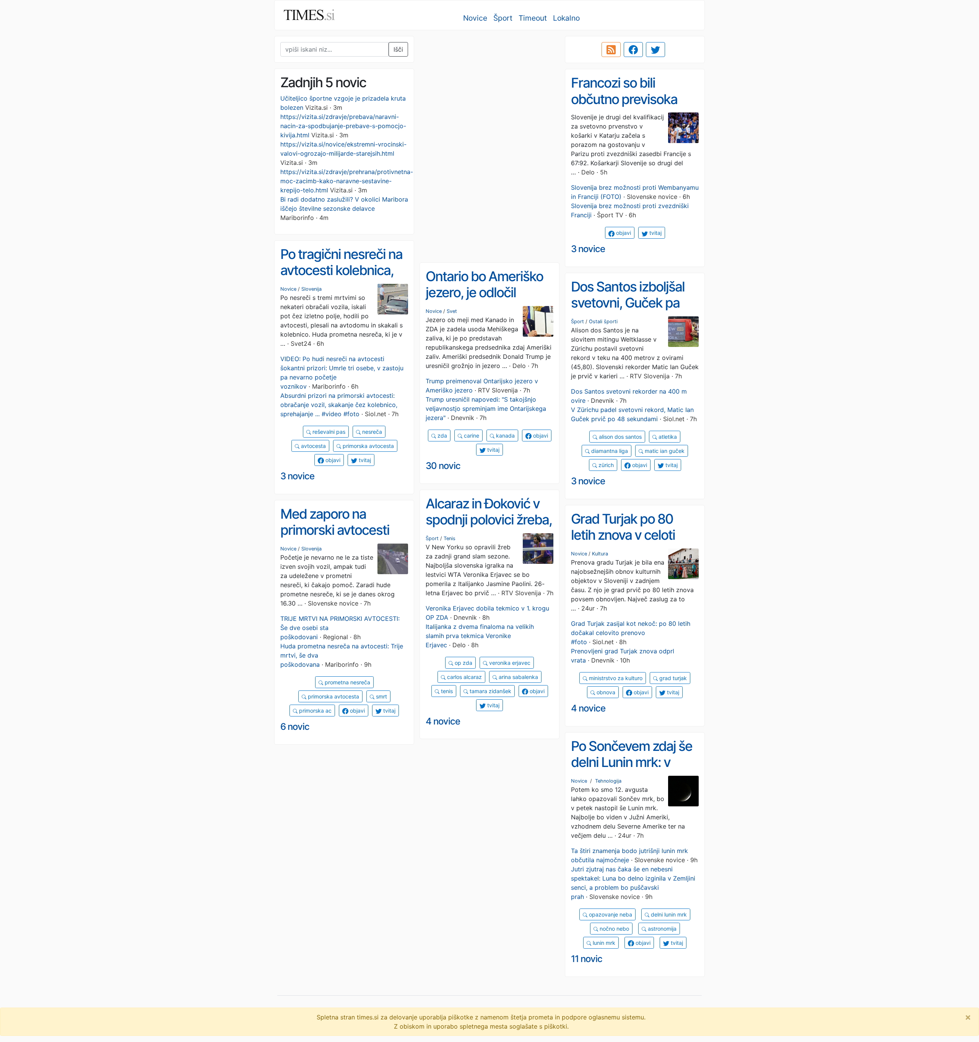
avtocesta (312, 446)
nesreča (371, 431)
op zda (462, 662)
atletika (667, 436)
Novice (475, 18)
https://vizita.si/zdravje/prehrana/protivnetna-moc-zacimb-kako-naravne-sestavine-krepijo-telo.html (346, 181)
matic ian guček (664, 451)
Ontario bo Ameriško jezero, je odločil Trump (484, 292)
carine (470, 435)
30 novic (443, 465)
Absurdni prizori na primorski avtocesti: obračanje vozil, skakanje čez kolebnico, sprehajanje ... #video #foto (338, 405)
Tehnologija (608, 781)
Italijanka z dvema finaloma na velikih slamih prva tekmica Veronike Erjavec (480, 636)
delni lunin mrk (668, 914)
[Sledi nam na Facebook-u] (633, 49)
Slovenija (311, 289)
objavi (623, 233)
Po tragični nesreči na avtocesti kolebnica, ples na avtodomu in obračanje (341, 278)
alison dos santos (619, 436)
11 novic (586, 958)
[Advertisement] (489, 89)
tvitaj (655, 233)
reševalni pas (328, 431)
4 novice (443, 721)
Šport (502, 18)
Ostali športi (603, 321)
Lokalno (566, 18)
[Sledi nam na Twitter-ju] (655, 49)
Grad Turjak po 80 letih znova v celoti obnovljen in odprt (623, 535)
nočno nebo (613, 928)
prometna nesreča (346, 682)
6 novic (294, 726)
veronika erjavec (509, 662)
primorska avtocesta (367, 446)
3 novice (588, 248)
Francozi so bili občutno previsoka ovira (624, 99)
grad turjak (672, 678)
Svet (452, 311)
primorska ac (315, 710)
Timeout (533, 18)
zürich (605, 465)
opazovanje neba (609, 914)
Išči (398, 49)
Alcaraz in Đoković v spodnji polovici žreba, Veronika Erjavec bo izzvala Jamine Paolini (489, 527)
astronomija (661, 928)
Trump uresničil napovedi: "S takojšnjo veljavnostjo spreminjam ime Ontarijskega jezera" (486, 409)
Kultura (600, 554)
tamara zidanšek (489, 691)
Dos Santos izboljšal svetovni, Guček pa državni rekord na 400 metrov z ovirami (633, 311)
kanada (504, 435)
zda (441, 435)
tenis (446, 691)
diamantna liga (609, 451)
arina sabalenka (517, 677)
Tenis (449, 538)
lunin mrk (603, 942)
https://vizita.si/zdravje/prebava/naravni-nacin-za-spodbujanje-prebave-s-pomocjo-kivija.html (343, 126)
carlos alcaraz (464, 677)
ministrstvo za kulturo (614, 678)
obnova (605, 692)
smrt (380, 696)
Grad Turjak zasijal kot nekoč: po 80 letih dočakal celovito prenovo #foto (630, 633)
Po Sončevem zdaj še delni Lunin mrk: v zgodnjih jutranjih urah (633, 762)
